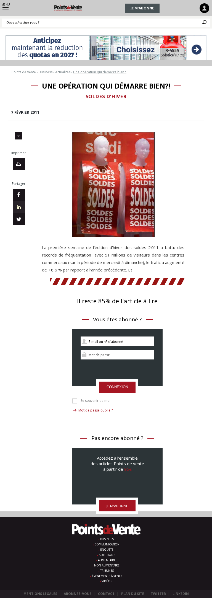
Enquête (106, 550)
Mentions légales (40, 593)
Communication (107, 544)
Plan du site (132, 593)
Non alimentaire (107, 565)
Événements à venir (107, 576)
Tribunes (107, 571)
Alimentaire (107, 560)
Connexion (117, 387)
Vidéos (107, 581)
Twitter (158, 593)
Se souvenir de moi (95, 400)
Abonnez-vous (77, 593)
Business (107, 539)
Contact (106, 593)
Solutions (107, 555)
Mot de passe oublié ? (95, 410)
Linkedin (181, 593)
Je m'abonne (142, 8)
